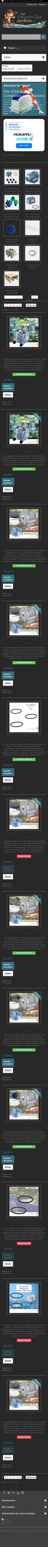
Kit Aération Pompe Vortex (32, 190)
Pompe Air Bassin (11, 266)
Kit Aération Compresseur (11, 190)
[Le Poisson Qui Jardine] (24, 18)
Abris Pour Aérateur (12, 292)
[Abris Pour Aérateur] (11, 278)
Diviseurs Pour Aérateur (32, 242)
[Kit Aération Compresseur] (11, 177)
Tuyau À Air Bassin (32, 266)
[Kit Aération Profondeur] (32, 202)
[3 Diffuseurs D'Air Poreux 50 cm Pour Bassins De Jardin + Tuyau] (24, 717)
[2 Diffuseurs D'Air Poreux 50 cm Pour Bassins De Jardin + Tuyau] (24, 1201)
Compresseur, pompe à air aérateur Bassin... (24, 350)
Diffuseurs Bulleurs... (11, 241)
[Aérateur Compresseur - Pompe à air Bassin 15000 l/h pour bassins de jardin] (24, 429)
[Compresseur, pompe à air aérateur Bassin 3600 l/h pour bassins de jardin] (24, 332)
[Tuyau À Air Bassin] (32, 253)
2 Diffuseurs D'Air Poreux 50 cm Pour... (24, 1219)
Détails (5, 113)
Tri (3, 297)
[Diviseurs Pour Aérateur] (32, 227)
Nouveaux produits (15, 78)
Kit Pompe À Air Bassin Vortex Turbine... (24, 542)
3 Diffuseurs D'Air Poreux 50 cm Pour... (24, 735)
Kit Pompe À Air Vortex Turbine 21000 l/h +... (24, 832)
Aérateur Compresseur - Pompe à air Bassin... (24, 447)
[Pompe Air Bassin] (11, 253)
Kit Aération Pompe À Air (11, 215)
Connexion (41, 4)
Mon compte (8, 1506)
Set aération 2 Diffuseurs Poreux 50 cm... (24, 1316)
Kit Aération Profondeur (32, 215)
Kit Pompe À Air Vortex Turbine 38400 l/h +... (24, 1413)
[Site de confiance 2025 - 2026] (8, 1522)
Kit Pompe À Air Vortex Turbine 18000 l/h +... (24, 638)
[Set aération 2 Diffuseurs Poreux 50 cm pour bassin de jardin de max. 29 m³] (24, 1298)
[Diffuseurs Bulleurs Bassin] (11, 227)
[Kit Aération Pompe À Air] (11, 202)
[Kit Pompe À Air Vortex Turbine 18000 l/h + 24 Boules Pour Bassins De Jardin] (24, 1104)
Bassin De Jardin (8, 69)
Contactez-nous (32, 4)
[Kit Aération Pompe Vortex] (32, 177)
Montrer (28, 297)
